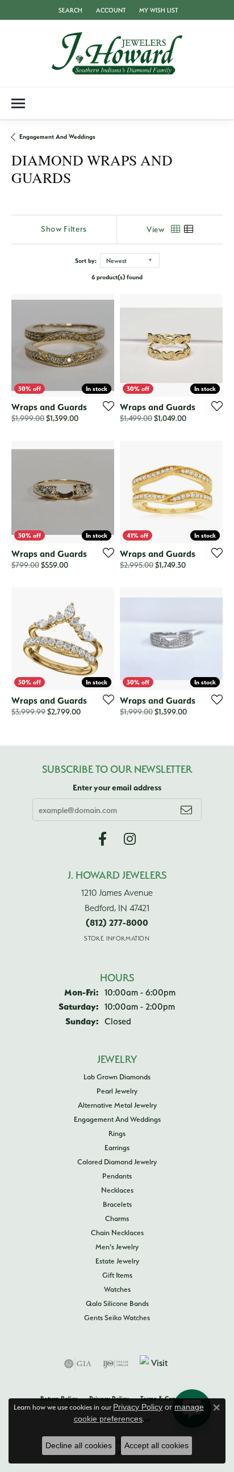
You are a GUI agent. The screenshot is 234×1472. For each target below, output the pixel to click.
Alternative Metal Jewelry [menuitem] (117, 1104)
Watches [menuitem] (117, 1289)
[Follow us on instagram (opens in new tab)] (129, 839)
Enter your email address (117, 787)
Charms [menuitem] (117, 1218)
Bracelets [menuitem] (117, 1204)
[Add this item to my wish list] (105, 406)
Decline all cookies (78, 1445)
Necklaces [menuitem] (117, 1189)
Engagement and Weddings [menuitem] (117, 1119)
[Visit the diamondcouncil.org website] (155, 1363)
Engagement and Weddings (57, 137)
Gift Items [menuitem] (117, 1274)
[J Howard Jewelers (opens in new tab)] (102, 839)
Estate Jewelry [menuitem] (117, 1260)
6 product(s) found (117, 277)
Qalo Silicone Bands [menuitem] (117, 1303)
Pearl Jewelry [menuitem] (117, 1090)
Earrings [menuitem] (117, 1147)
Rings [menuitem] (117, 1133)
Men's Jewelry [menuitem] (117, 1246)
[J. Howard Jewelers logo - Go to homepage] (117, 53)
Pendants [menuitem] (117, 1175)
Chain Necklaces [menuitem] (117, 1232)
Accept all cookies (156, 1445)
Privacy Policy (137, 1406)
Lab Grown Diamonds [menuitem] (117, 1076)
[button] (69, 10)
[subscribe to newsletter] (186, 809)
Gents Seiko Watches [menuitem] (117, 1317)
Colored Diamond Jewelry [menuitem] (117, 1161)
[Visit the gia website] (77, 1363)
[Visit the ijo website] (115, 1363)
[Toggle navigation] (18, 103)
